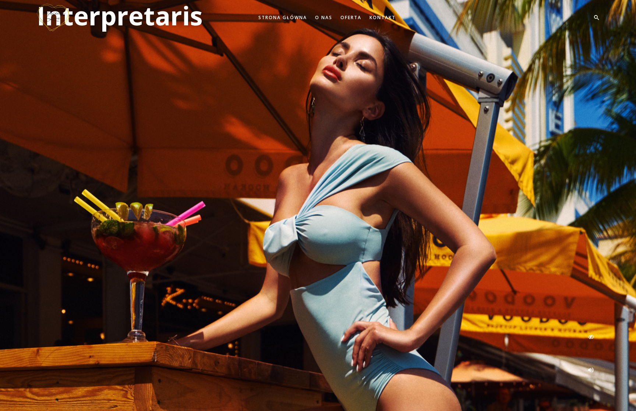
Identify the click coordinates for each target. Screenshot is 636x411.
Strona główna (282, 17)
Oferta (350, 17)
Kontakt (383, 17)
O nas (323, 17)
